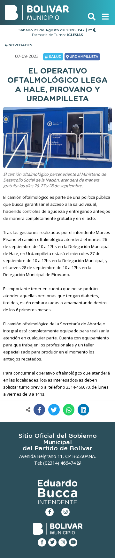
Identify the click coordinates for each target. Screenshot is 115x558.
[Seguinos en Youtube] (73, 542)
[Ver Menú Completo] (105, 16)
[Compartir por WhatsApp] (68, 409)
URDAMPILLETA (83, 56)
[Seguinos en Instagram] (62, 542)
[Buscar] (92, 16)
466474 (68, 463)
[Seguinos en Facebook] (42, 542)
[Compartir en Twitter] (54, 409)
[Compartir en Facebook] (39, 409)
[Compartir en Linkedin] (83, 409)
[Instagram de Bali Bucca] (65, 512)
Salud (55, 56)
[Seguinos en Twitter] (52, 542)
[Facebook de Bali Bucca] (49, 512)
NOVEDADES (20, 45)
